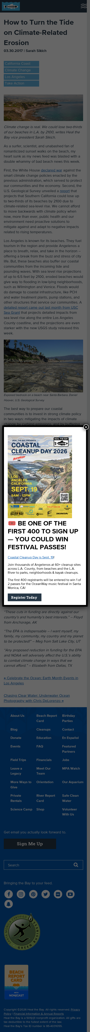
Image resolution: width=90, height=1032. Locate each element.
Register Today (24, 597)
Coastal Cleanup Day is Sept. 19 (31, 557)
